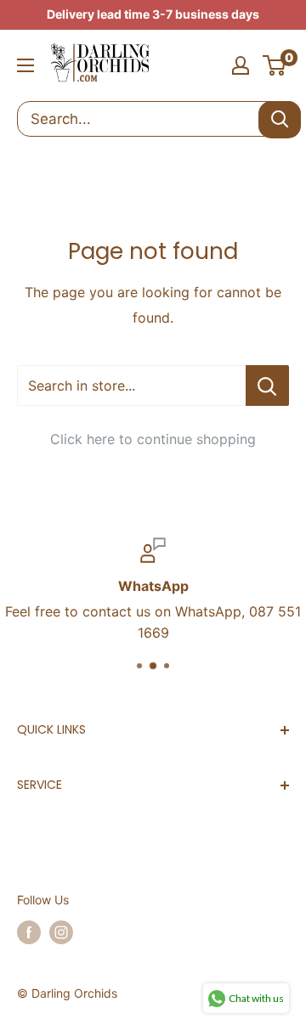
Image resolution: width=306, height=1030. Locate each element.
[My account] (240, 65)
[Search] (279, 119)
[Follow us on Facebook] (29, 932)
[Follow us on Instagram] (61, 932)
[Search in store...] (267, 385)
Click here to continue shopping (153, 439)
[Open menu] (25, 65)
